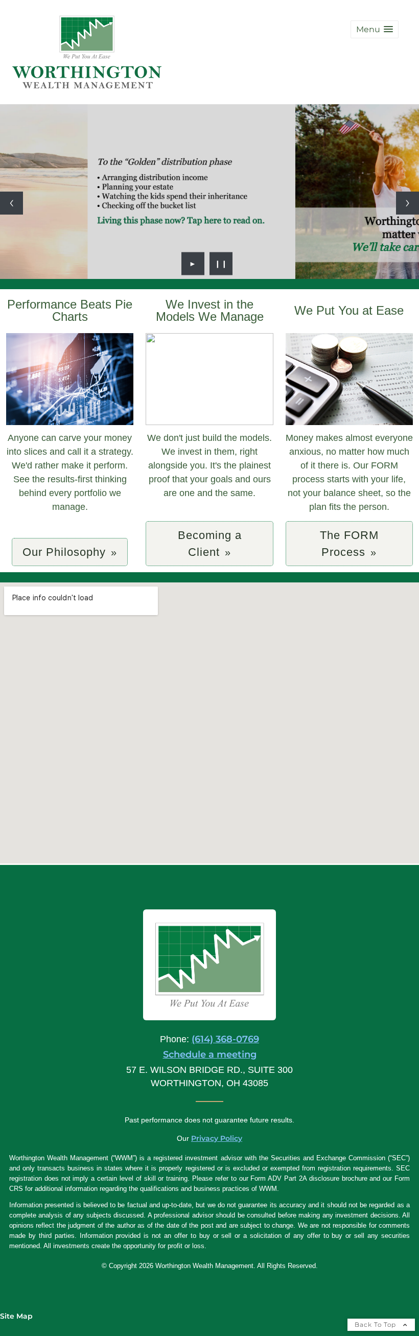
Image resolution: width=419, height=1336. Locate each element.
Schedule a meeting (210, 1054)
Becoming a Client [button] (210, 543)
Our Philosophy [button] (64, 552)
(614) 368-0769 (225, 1039)
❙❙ (221, 263)
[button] (375, 29)
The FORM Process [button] (349, 543)
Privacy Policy (216, 1138)
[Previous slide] (11, 203)
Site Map (16, 1316)
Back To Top (376, 1324)
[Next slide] (407, 203)
